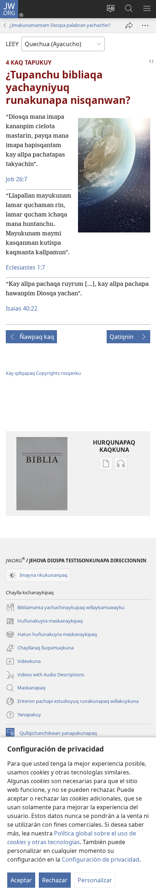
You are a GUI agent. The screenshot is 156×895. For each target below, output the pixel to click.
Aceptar (21, 880)
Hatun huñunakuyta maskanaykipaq (51, 635)
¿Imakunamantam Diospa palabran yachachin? (60, 25)
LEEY (12, 44)
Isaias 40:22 (21, 308)
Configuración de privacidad (100, 859)
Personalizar (95, 880)
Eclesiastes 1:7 (25, 267)
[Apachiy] (129, 25)
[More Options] (145, 25)
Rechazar (54, 880)
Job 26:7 (16, 179)
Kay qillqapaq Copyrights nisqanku (43, 373)
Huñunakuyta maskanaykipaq (44, 621)
